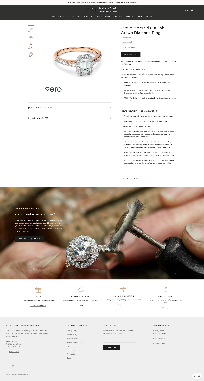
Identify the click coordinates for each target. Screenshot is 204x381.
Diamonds (88, 16)
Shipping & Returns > (38, 305)
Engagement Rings (57, 16)
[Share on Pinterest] (134, 178)
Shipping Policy (72, 339)
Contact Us (71, 354)
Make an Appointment (29, 239)
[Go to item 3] (31, 46)
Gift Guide (150, 16)
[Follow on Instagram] (13, 366)
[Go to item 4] (31, 54)
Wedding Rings (74, 16)
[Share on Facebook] (127, 178)
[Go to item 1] (31, 29)
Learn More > (123, 305)
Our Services (71, 350)
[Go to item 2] (31, 37)
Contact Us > (81, 305)
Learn (140, 16)
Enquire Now (130, 54)
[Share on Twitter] (131, 178)
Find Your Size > (166, 308)
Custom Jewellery (103, 16)
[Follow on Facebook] (7, 366)
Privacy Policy (72, 331)
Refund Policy (72, 335)
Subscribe (112, 347)
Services (129, 16)
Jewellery (118, 16)
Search (69, 358)
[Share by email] (137, 178)
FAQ (68, 346)
